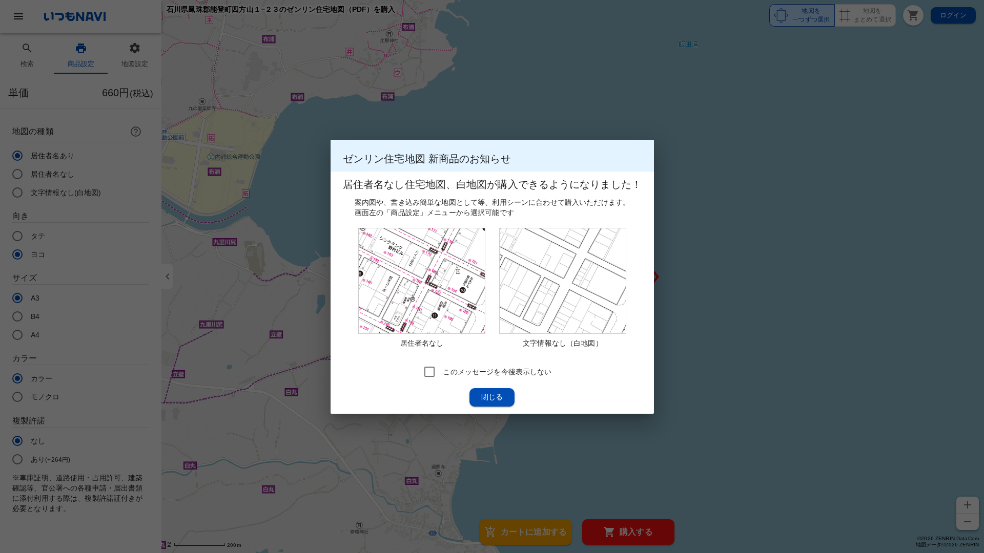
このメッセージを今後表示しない (497, 371)
